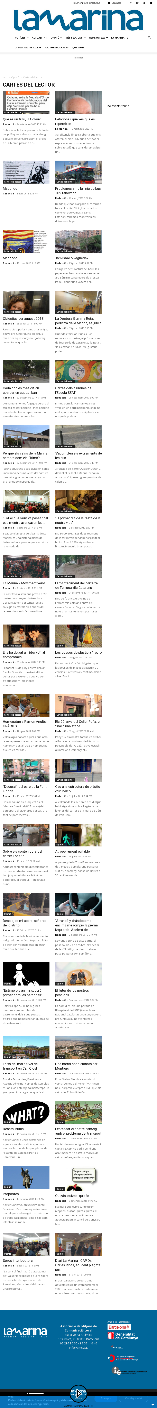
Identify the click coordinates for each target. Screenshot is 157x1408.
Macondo (10, 188)
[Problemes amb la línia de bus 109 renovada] (78, 172)
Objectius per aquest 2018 (23, 318)
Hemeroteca (97, 37)
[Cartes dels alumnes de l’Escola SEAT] (78, 371)
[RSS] (144, 3)
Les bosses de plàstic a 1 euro (78, 652)
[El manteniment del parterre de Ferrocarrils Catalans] (78, 566)
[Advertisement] (78, 66)
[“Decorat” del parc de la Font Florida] (26, 770)
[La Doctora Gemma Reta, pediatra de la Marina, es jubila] (78, 302)
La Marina (61, 128)
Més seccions (74, 37)
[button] (149, 38)
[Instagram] (138, 3)
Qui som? (78, 47)
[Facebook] (131, 3)
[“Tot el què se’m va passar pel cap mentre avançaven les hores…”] (26, 501)
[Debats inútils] (26, 1112)
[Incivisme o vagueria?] (78, 241)
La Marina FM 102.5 (26, 47)
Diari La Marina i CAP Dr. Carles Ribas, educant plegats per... (77, 1265)
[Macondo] (26, 172)
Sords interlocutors (18, 1260)
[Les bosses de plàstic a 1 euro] (78, 636)
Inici (5, 77)
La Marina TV (119, 37)
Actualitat (39, 37)
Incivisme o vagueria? (71, 258)
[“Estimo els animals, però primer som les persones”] (26, 973)
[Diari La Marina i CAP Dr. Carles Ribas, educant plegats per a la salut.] (78, 1244)
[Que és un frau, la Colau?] (26, 102)
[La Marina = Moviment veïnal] (26, 566)
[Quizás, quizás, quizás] (78, 1178)
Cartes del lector (12, 112)
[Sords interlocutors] (26, 1244)
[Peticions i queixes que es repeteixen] (78, 102)
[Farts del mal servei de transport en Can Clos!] (26, 1047)
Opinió (55, 37)
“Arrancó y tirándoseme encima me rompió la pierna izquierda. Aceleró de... (76, 925)
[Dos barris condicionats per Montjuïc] (78, 1047)
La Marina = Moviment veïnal (24, 583)
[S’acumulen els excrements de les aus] (78, 436)
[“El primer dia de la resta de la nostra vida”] (78, 501)
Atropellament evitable (72, 851)
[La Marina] (78, 19)
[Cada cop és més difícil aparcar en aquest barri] (26, 371)
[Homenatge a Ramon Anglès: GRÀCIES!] (26, 705)
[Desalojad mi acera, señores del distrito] (26, 904)
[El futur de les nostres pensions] (78, 973)
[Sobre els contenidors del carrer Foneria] (26, 835)
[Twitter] (151, 3)
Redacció (8, 124)
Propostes (11, 1194)
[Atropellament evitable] (78, 835)
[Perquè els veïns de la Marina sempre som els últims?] (26, 436)
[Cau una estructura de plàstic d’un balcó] (78, 770)
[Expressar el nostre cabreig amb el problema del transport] (78, 1112)
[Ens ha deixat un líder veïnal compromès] (26, 636)
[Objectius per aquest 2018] (26, 302)
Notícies (20, 37)
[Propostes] (26, 1177)
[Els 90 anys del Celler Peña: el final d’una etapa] (78, 705)
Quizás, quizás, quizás (72, 1196)
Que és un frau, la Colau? (21, 119)
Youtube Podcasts (56, 47)
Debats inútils (13, 1129)
